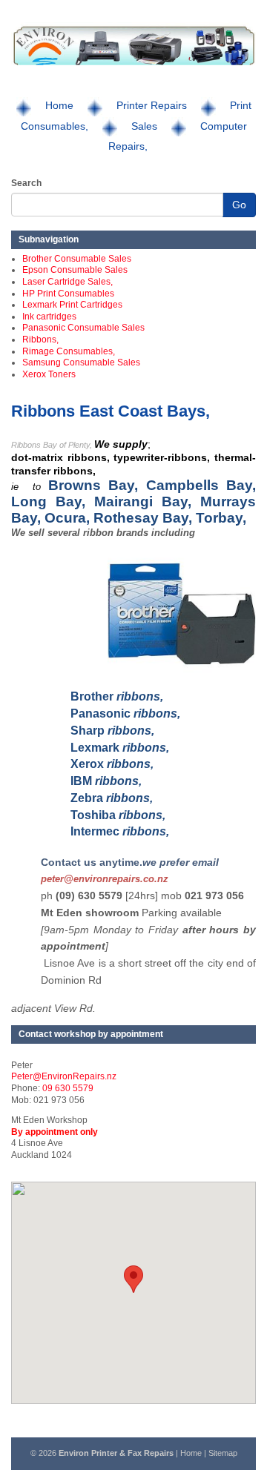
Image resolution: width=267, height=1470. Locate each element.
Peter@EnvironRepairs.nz (63, 1076)
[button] (133, 1279)
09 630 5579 (67, 1088)
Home (59, 105)
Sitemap (222, 1453)
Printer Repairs (151, 105)
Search (26, 183)
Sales (144, 126)
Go (239, 205)
